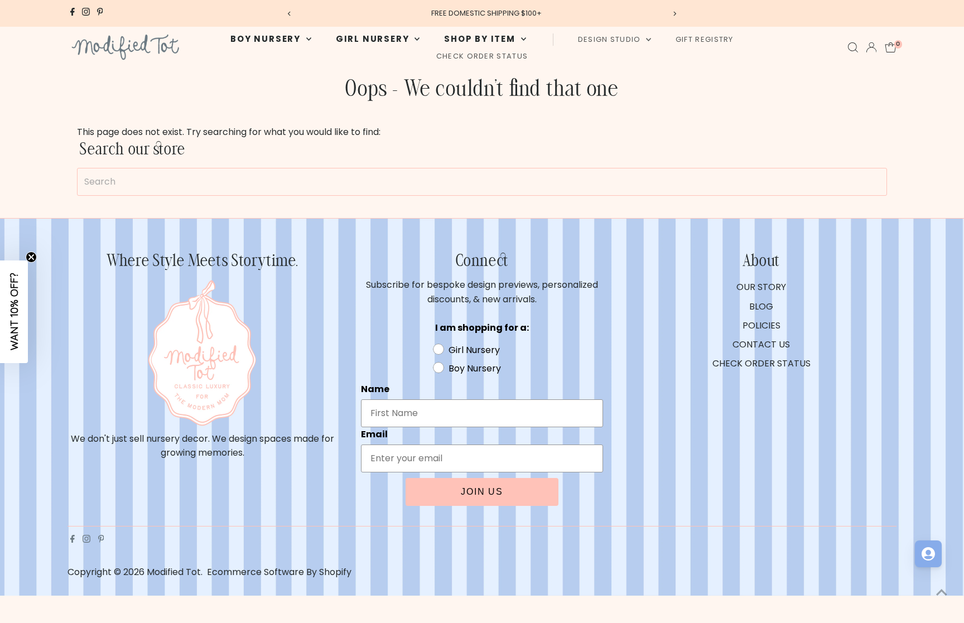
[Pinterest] (100, 13)
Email (374, 434)
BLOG (761, 306)
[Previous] (289, 13)
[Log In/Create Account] (871, 47)
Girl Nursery (374, 39)
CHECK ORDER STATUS (482, 56)
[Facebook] (73, 13)
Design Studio (610, 39)
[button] (14, 311)
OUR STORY (761, 287)
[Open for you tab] (928, 553)
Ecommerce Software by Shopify (279, 572)
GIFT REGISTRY (705, 39)
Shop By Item (481, 39)
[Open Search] (853, 47)
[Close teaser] (31, 257)
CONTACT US (761, 344)
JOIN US (482, 491)
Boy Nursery (266, 39)
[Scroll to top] (942, 592)
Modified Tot (174, 572)
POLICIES (761, 325)
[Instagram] (86, 13)
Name (375, 389)
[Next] (674, 13)
